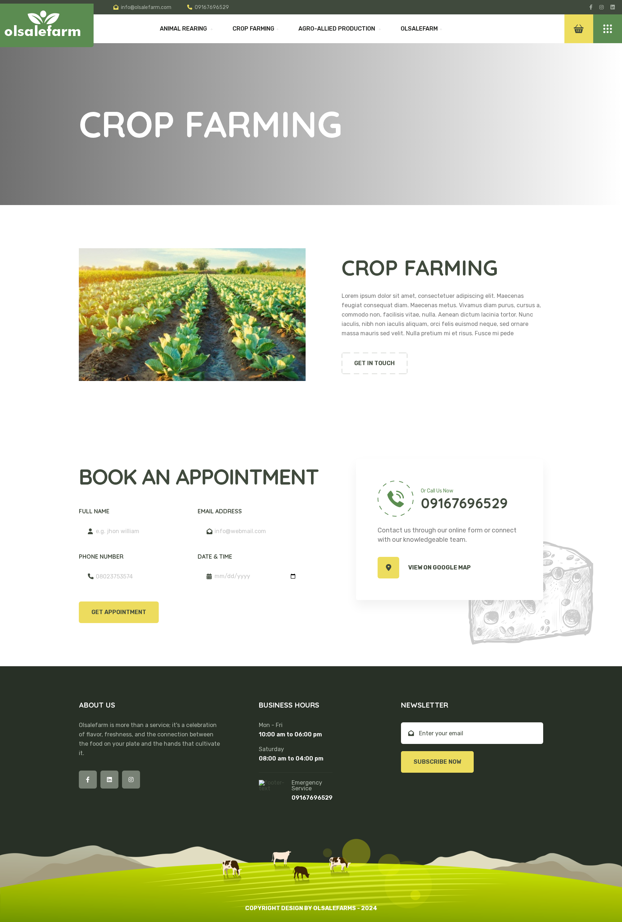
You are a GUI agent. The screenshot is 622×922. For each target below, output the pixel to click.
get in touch (374, 363)
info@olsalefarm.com (146, 7)
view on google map (439, 567)
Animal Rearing (184, 28)
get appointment (118, 612)
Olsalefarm (419, 28)
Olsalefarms (334, 908)
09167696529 (212, 7)
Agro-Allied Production (337, 28)
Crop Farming (253, 28)
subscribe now (437, 761)
